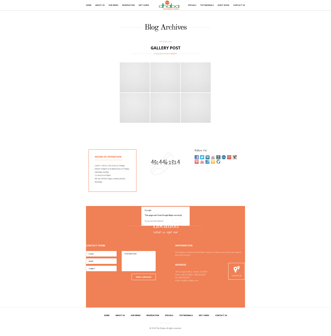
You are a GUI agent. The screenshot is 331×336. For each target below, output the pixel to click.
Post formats (171, 53)
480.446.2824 (165, 162)
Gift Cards (144, 5)
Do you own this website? (154, 221)
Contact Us (239, 5)
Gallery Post (165, 48)
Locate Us (237, 275)
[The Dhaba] (169, 5)
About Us (100, 5)
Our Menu (113, 5)
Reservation (128, 5)
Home (88, 5)
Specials (192, 5)
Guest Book (223, 5)
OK (177, 221)
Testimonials (207, 5)
